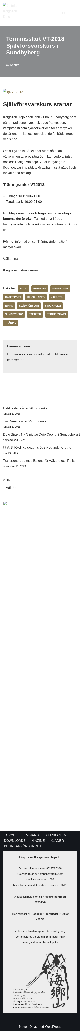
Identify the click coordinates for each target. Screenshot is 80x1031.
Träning (10, 322)
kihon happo (36, 297)
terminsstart (56, 314)
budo (23, 288)
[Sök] (63, 13)
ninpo (9, 305)
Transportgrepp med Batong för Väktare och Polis (39, 460)
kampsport (13, 297)
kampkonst (60, 288)
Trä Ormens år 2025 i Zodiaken (25, 421)
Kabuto (14, 64)
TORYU (10, 835)
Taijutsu (35, 314)
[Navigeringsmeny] (72, 13)
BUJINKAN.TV (55, 835)
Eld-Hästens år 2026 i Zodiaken (26, 408)
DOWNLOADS (15, 841)
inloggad (35, 354)
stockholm (53, 305)
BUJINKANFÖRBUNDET (22, 846)
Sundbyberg (14, 314)
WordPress (53, 1026)
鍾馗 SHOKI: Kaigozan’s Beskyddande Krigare (37, 447)
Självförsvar (29, 305)
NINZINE (38, 841)
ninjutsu (57, 297)
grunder (39, 288)
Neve (23, 1026)
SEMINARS (30, 835)
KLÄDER (57, 841)
